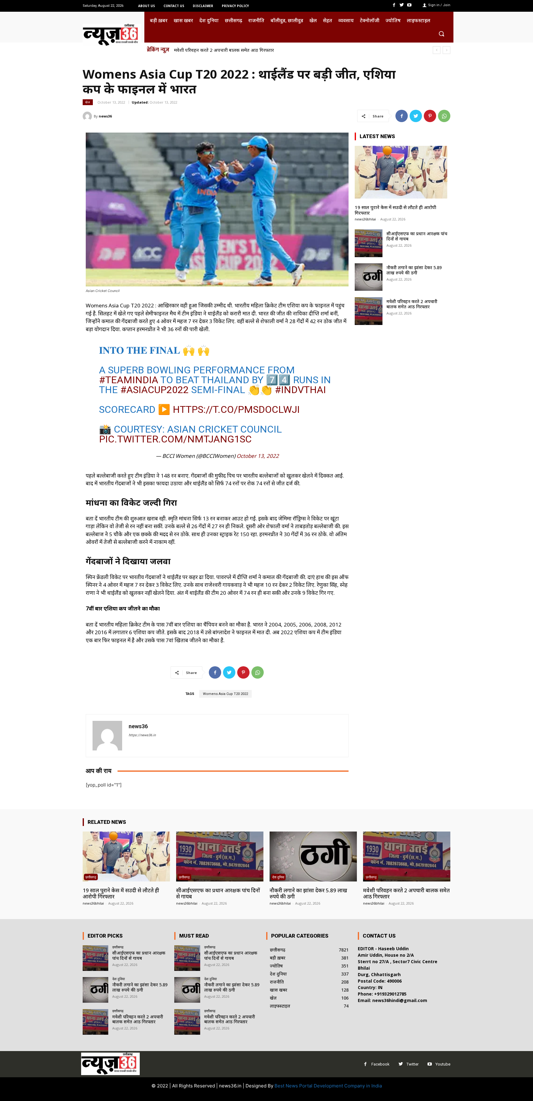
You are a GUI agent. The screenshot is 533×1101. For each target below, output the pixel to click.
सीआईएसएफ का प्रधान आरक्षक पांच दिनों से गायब (416, 236)
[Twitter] (402, 5)
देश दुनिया (278, 877)
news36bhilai (365, 219)
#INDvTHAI (300, 390)
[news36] (88, 116)
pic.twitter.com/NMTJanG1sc (175, 439)
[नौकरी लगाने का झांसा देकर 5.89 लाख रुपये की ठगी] (368, 277)
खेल (87, 102)
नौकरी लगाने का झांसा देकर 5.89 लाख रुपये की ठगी (414, 270)
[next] (446, 50)
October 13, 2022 (258, 455)
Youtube (443, 1064)
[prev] (436, 50)
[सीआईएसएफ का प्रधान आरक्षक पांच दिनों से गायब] (368, 243)
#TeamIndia (128, 380)
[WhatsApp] (444, 116)
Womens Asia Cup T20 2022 (225, 694)
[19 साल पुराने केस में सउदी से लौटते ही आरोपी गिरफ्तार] (401, 172)
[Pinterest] (430, 116)
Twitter (413, 1064)
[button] (441, 34)
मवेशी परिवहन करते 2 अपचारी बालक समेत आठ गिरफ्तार (224, 50)
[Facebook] (394, 5)
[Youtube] (409, 5)
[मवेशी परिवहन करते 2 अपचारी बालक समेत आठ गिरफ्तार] (368, 311)
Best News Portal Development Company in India (328, 1086)
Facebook (380, 1064)
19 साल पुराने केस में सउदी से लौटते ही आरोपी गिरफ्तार (395, 210)
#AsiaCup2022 (154, 390)
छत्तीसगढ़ (90, 877)
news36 (105, 116)
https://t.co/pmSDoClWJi (236, 409)
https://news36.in (142, 735)
